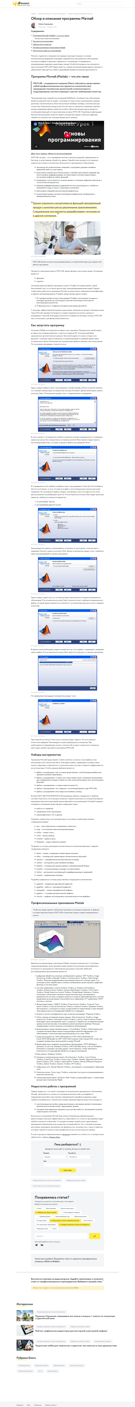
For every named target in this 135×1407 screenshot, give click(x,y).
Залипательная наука (67, 1208)
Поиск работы (88, 1221)
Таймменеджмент (59, 1366)
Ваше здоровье (51, 1208)
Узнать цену (67, 1170)
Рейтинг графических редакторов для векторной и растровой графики (71, 1331)
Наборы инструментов (42, 44)
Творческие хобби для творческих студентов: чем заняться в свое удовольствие (76, 1345)
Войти (76, 1288)
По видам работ (42, 1221)
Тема (44, 1161)
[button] (67, 1280)
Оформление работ (80, 1217)
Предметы (20, 1405)
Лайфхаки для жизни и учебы (75, 1180)
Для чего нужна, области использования (47, 39)
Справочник (38, 1405)
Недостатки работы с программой (47, 50)
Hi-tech (39, 1208)
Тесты (54, 1229)
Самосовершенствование (103, 1341)
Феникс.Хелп (54, 1137)
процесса (66, 1134)
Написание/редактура (62, 1217)
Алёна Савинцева (45, 24)
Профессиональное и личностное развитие (52, 14)
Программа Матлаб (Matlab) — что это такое (51, 35)
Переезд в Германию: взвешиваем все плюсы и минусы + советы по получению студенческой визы (75, 1317)
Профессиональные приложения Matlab (49, 47)
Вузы (28, 1405)
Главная (33, 14)
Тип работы (72, 1153)
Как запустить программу (43, 41)
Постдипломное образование (46, 1225)
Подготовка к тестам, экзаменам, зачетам (46, 1186)
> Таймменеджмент (44, 1217)
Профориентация (42, 1229)
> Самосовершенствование (70, 1212)
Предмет (46, 1153)
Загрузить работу (51, 1405)
